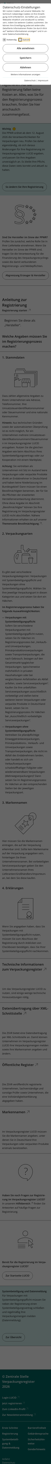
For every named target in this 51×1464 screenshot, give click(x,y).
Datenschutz (30, 80)
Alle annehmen (25, 48)
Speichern (25, 57)
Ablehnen (25, 67)
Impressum (43, 80)
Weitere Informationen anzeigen (25, 74)
